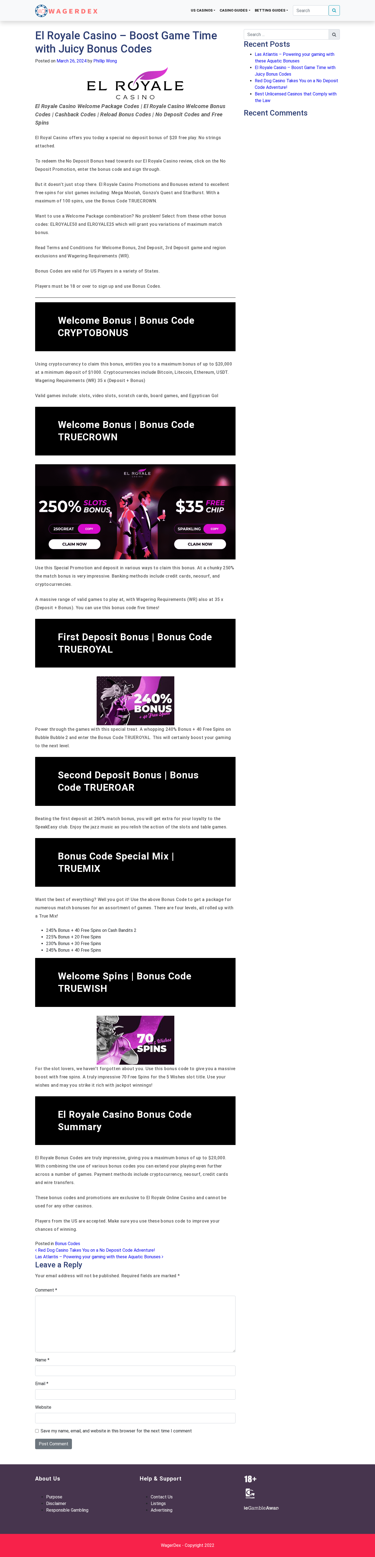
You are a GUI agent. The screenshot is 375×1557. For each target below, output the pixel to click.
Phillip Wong (104, 61)
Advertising (161, 1510)
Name (42, 1360)
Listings (158, 1503)
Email (41, 1383)
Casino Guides (234, 10)
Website (43, 1407)
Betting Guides (270, 10)
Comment (46, 1290)
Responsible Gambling (67, 1510)
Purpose (54, 1497)
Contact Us (162, 1497)
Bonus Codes (67, 1243)
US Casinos (202, 10)
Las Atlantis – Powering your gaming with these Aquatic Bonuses (98, 1256)
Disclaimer (56, 1503)
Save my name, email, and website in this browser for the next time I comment (116, 1431)
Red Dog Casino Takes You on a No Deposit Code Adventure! (96, 1250)
